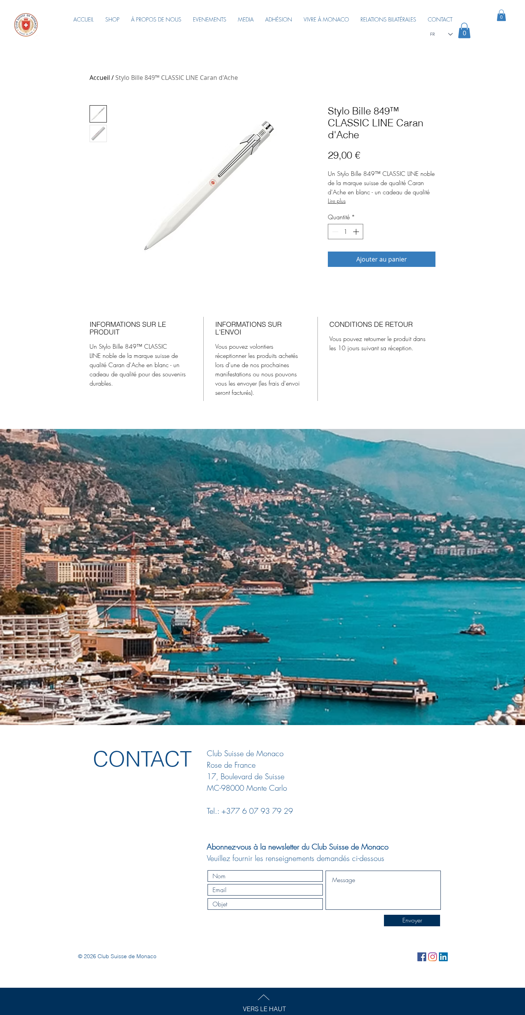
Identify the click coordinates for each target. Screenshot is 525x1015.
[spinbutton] (345, 231)
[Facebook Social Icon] (421, 956)
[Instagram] (432, 956)
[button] (464, 30)
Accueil (100, 77)
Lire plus (337, 200)
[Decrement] (334, 231)
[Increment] (356, 231)
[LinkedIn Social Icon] (443, 956)
